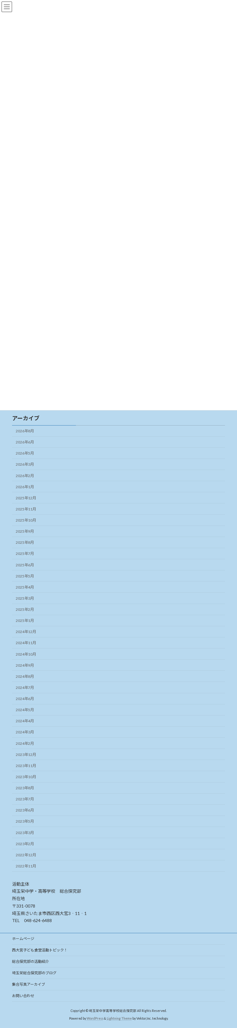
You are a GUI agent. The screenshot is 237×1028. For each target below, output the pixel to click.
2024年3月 (25, 732)
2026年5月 (25, 453)
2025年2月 (25, 609)
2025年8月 (25, 542)
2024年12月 (26, 631)
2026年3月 (25, 464)
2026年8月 (25, 431)
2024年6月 (25, 698)
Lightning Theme (119, 1018)
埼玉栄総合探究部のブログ (34, 973)
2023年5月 (25, 821)
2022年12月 (26, 855)
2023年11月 (26, 765)
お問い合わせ (23, 995)
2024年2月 (25, 743)
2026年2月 (25, 475)
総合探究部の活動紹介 (30, 961)
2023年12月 (26, 754)
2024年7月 (25, 687)
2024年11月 (26, 642)
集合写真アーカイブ (28, 984)
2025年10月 (26, 520)
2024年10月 (26, 654)
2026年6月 (25, 442)
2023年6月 (25, 810)
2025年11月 (26, 509)
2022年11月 (26, 866)
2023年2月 (25, 843)
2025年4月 (25, 587)
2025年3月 (25, 598)
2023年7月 (25, 799)
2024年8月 (25, 676)
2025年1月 (25, 620)
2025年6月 (25, 565)
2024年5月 (25, 709)
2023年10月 (26, 776)
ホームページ (23, 938)
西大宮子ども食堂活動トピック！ (40, 950)
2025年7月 (25, 553)
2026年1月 (25, 487)
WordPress (95, 1018)
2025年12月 (26, 498)
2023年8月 (25, 788)
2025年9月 (25, 531)
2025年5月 (25, 576)
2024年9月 (25, 665)
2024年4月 (25, 721)
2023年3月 (25, 832)
